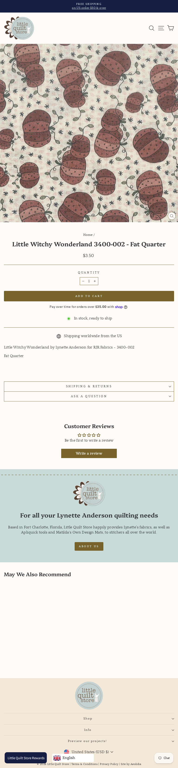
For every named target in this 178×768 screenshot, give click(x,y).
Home (88, 235)
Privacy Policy (109, 764)
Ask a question (89, 396)
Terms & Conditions (84, 764)
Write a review (89, 453)
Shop (87, 718)
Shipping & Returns (89, 386)
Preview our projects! (88, 741)
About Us (89, 546)
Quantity (89, 272)
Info (88, 730)
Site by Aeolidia (131, 764)
